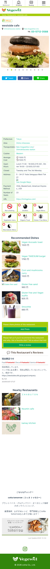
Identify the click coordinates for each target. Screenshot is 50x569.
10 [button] (42, 69)
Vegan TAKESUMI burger (34, 256)
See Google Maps (23, 182)
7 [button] (30, 69)
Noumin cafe (28, 408)
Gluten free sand (30, 284)
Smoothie (26, 306)
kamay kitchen (29, 423)
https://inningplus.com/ (26, 199)
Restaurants (11, 15)
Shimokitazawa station (12, 29)
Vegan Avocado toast (32, 242)
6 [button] (27, 69)
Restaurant (6, 5)
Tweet (10, 78)
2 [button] (11, 69)
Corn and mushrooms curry (32, 271)
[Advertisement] (25, 111)
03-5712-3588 (39, 31)
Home (4, 15)
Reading (31, 5)
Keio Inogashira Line (31, 29)
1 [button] (7, 69)
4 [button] (19, 69)
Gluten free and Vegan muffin (32, 294)
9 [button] (38, 69)
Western (19, 153)
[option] (25, 52)
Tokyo (18, 139)
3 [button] (15, 69)
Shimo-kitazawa (23, 143)
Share (26, 78)
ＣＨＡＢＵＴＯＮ (30, 394)
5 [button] (23, 69)
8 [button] (34, 69)
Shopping (19, 5)
